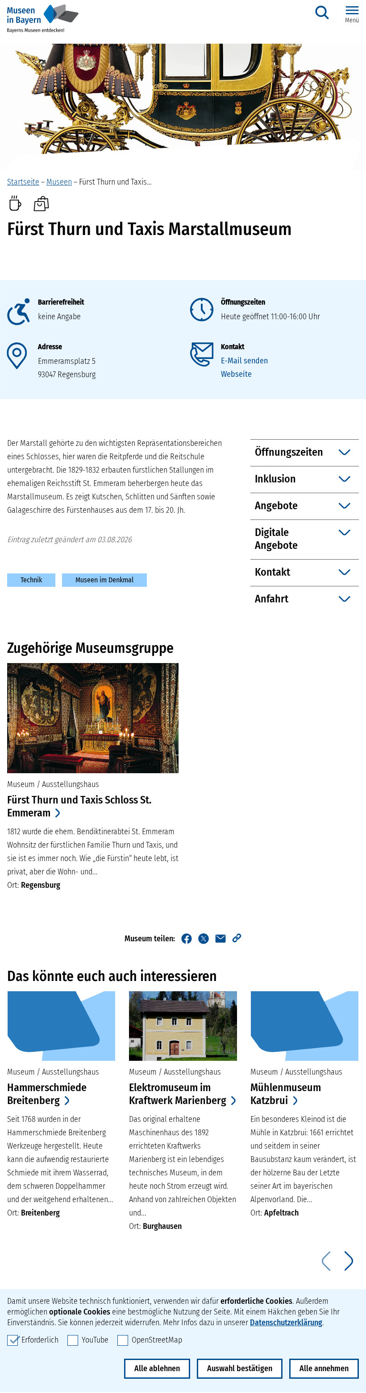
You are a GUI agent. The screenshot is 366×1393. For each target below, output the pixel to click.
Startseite (23, 182)
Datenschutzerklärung (286, 1322)
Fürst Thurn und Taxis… (115, 182)
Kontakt (232, 346)
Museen (59, 182)
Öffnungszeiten (243, 302)
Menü (352, 20)
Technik (31, 580)
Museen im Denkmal (104, 580)
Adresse (50, 346)
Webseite (236, 374)
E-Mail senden (244, 361)
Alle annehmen (324, 1368)
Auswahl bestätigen (239, 1368)
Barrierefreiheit (61, 302)
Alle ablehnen (157, 1368)
